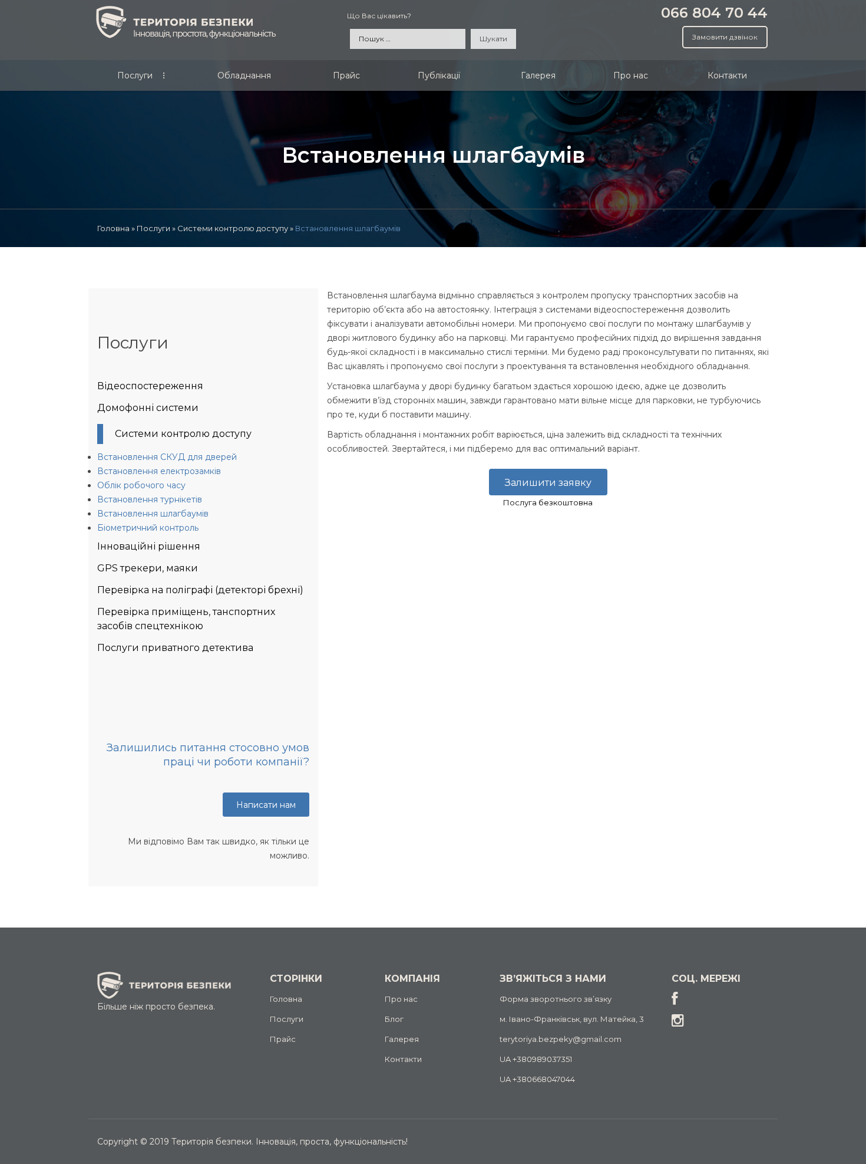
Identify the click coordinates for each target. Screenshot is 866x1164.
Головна (286, 999)
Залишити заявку (548, 482)
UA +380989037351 (536, 1059)
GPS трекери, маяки (147, 568)
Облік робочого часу (141, 485)
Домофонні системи (148, 407)
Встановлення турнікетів (149, 499)
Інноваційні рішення (148, 546)
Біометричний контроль (148, 527)
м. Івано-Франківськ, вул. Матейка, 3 (572, 1019)
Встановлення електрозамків (159, 471)
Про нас (401, 999)
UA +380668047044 (537, 1079)
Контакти (403, 1059)
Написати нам (266, 805)
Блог (394, 1019)
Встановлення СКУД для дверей (167, 457)
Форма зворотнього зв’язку (556, 999)
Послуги (286, 1019)
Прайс (283, 1039)
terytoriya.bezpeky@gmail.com (561, 1039)
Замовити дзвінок (725, 36)
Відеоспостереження (150, 386)
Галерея (402, 1039)
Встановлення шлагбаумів (153, 513)
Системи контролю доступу (183, 433)
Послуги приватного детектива (175, 647)
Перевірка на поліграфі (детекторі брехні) (200, 590)
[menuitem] (135, 78)
